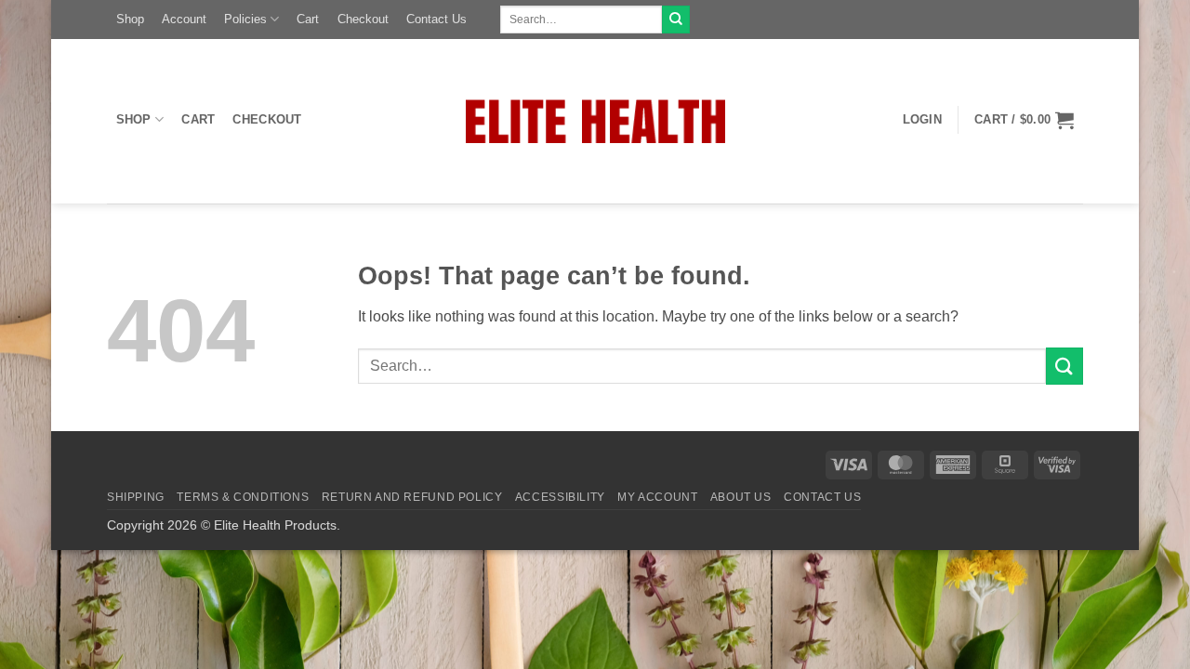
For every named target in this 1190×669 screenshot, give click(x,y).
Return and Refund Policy (412, 497)
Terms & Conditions (243, 497)
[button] (921, 120)
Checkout (363, 19)
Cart (308, 19)
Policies (245, 19)
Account (184, 19)
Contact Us (436, 19)
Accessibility (560, 497)
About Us (741, 497)
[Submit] (676, 19)
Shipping (136, 497)
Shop (130, 19)
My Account (657, 497)
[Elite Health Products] (595, 121)
